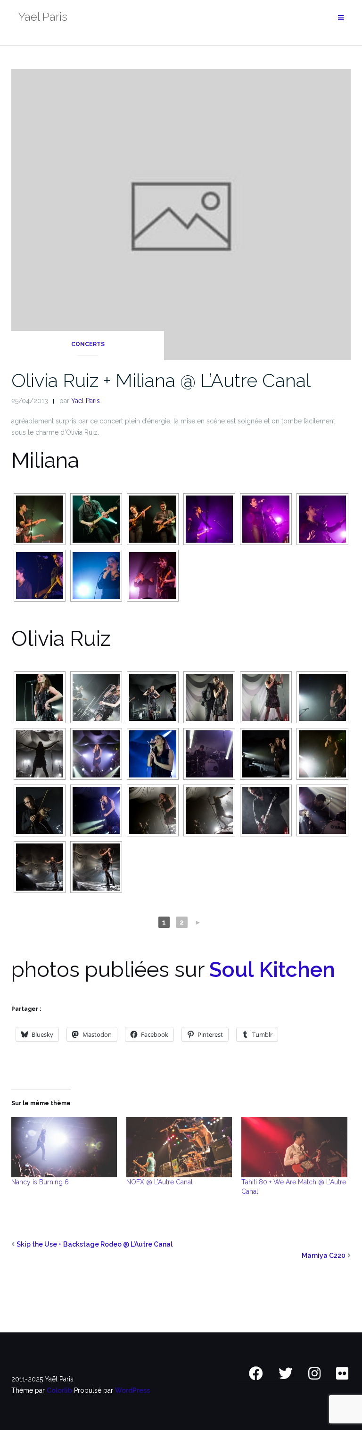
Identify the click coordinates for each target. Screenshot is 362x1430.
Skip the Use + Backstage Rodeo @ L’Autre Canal (94, 1244)
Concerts (88, 344)
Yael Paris (85, 401)
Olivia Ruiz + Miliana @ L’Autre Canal (161, 380)
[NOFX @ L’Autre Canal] (179, 1147)
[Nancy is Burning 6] (64, 1147)
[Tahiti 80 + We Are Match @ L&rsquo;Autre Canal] (294, 1147)
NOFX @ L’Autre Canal (159, 1182)
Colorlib (59, 1390)
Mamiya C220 (324, 1255)
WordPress (132, 1390)
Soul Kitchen (272, 969)
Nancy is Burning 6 (40, 1182)
